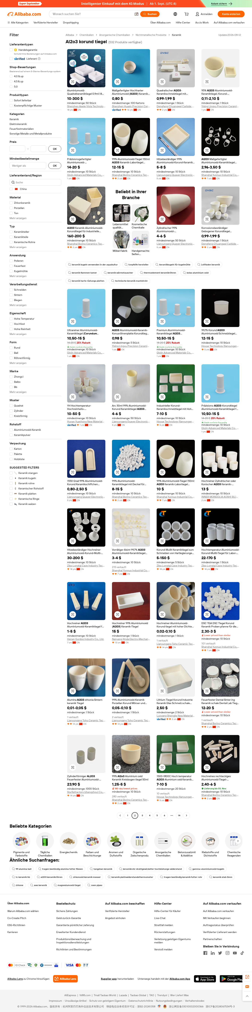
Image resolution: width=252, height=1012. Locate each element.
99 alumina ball (23, 869)
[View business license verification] (159, 1006)
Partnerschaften (212, 939)
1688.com (85, 995)
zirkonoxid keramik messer (87, 877)
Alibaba (70, 34)
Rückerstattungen (164, 932)
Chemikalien (87, 34)
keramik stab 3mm (222, 877)
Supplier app (109, 978)
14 (179, 815)
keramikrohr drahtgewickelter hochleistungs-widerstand (152, 869)
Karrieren (12, 932)
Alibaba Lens (15, 978)
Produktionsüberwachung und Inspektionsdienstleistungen (73, 941)
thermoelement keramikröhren (160, 272)
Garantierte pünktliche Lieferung (75, 925)
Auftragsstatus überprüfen (218, 925)
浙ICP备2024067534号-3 (220, 1006)
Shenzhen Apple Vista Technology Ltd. (86, 106)
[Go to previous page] (120, 815)
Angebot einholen (115, 918)
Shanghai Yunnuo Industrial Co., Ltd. (220, 174)
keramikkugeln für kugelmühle (174, 264)
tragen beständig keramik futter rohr (183, 877)
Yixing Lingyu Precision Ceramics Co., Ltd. (220, 106)
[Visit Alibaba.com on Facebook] (205, 953)
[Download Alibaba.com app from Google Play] (232, 978)
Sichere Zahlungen (67, 911)
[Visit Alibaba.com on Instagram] (227, 953)
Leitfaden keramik (210, 264)
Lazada (123, 995)
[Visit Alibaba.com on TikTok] (242, 953)
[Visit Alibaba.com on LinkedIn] (212, 953)
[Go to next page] (186, 815)
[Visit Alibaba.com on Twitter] (220, 953)
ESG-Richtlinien (16, 925)
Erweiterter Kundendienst (71, 932)
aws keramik (40, 885)
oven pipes (96, 885)
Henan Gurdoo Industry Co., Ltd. (85, 639)
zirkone (19, 885)
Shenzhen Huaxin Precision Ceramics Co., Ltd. (131, 106)
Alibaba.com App (180, 978)
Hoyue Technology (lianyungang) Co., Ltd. (220, 346)
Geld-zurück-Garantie (68, 918)
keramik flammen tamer (84, 272)
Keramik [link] (176, 34)
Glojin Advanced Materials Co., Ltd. (86, 174)
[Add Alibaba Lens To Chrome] (65, 978)
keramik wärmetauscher (120, 272)
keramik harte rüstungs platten (88, 281)
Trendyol (162, 995)
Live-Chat (159, 918)
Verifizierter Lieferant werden (220, 932)
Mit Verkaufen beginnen (217, 918)
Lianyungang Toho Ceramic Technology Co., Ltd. (176, 643)
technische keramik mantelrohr (131, 281)
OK (55, 148)
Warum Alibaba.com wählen (23, 911)
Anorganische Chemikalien (114, 34)
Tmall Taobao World (105, 995)
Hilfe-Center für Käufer (167, 911)
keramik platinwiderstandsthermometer (132, 877)
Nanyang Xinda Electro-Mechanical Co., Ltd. (131, 639)
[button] (136, 14)
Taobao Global (138, 995)
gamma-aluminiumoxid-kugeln (208, 869)
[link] (247, 977)
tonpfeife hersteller (138, 264)
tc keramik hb (23, 877)
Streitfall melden (163, 925)
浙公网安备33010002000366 (186, 1006)
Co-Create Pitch (16, 918)
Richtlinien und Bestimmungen (74, 949)
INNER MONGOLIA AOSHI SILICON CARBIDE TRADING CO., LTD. (220, 496)
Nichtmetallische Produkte (151, 34)
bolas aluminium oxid (197, 272)
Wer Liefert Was (179, 995)
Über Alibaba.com (18, 903)
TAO (151, 995)
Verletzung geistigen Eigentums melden (172, 941)
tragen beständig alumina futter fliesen (62, 869)
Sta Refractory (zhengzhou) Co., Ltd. (86, 792)
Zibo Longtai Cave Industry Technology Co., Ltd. (86, 565)
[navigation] (35, 425)
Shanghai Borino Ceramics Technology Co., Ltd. (131, 174)
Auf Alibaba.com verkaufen (218, 911)
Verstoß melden (163, 949)
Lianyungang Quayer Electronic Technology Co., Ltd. (176, 174)
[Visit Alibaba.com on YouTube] (235, 953)
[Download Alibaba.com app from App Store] (205, 978)
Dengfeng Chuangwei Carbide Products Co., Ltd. (176, 106)
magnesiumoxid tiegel (69, 885)
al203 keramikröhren (51, 877)
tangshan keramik (103, 869)
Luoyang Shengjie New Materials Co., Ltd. (176, 715)
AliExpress (70, 995)
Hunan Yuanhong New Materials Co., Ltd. (86, 421)
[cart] (187, 14)
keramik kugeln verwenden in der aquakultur (95, 264)
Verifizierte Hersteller (117, 911)
